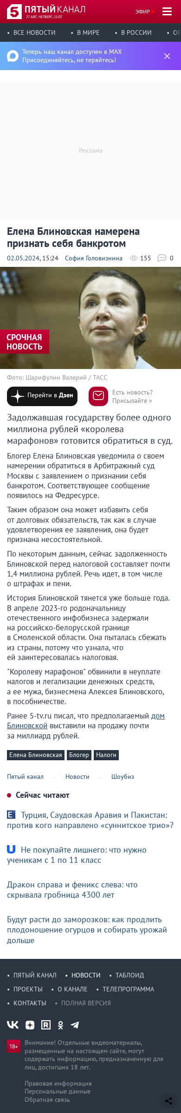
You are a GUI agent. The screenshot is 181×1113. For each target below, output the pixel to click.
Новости (86, 975)
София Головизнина (94, 258)
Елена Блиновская (35, 755)
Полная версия (86, 1003)
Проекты (28, 989)
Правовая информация (58, 1083)
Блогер (79, 755)
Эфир (143, 11)
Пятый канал (35, 975)
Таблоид (130, 975)
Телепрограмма (128, 989)
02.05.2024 (23, 258)
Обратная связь (47, 1099)
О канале (73, 989)
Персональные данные (57, 1091)
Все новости (34, 32)
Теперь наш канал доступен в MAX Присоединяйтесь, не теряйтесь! (72, 55)
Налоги (106, 755)
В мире (88, 32)
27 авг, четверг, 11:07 (44, 16)
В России (136, 32)
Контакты (29, 1003)
